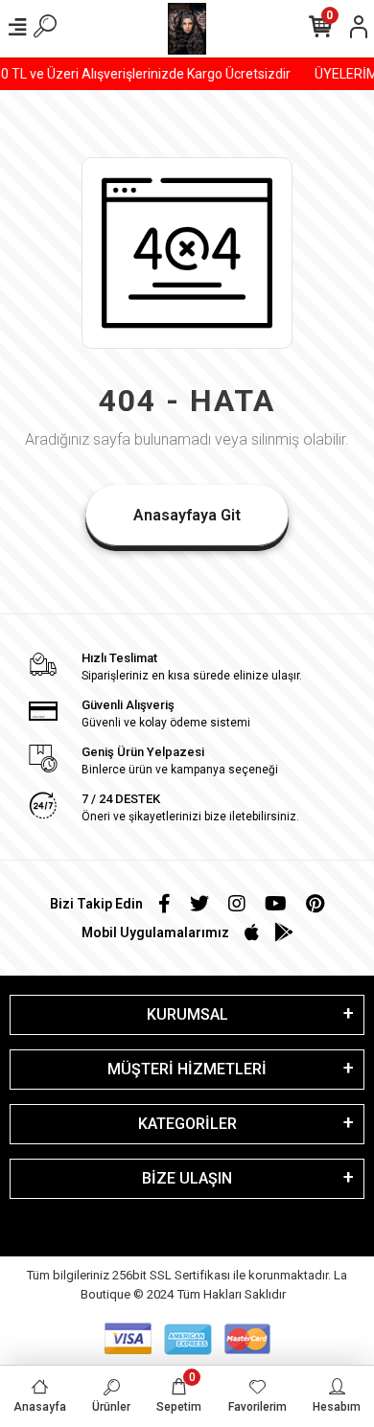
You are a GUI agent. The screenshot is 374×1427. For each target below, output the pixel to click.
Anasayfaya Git (187, 515)
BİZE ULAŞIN (187, 1178)
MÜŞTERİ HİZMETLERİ (187, 1069)
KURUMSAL (187, 1014)
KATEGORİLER (187, 1124)
